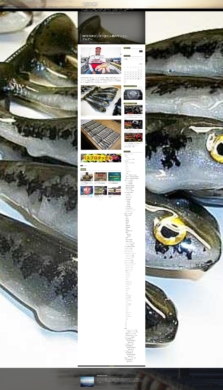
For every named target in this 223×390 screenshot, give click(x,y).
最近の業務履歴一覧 (129, 338)
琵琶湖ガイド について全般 (131, 333)
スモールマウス (128, 295)
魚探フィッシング (129, 270)
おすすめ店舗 (96, 180)
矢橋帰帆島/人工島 (129, 230)
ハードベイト (128, 274)
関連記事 (83, 169)
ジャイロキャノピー (129, 258)
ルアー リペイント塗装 (130, 256)
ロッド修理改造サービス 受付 (87, 10)
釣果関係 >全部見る (128, 215)
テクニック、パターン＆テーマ (86, 13)
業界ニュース (88, 9)
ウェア (127, 279)
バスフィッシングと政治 (128, 260)
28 (135, 78)
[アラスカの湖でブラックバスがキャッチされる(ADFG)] (100, 176)
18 (127, 76)
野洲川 (127, 229)
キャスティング (128, 281)
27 (133, 78)
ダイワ (127, 166)
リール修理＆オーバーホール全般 (132, 331)
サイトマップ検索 (122, 10)
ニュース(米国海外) (83, 180)
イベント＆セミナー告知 (130, 159)
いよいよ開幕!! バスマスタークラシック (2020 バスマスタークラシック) (86, 183)
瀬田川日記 (129, 234)
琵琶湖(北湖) (128, 225)
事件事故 (128, 201)
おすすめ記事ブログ (111, 180)
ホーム (82, 9)
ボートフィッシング (129, 269)
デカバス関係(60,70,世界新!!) (129, 246)
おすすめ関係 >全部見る (128, 192)
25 (127, 78)
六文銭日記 (129, 236)
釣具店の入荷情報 (129, 188)
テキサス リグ (128, 298)
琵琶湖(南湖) (128, 227)
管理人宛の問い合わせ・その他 (131, 335)
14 (135, 74)
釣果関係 (94, 9)
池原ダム (127, 218)
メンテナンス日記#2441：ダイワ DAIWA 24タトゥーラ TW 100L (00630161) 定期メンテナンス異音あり (133, 117)
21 (135, 76)
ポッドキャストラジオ (128, 249)
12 (130, 74)
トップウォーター (129, 300)
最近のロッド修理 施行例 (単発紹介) (132, 176)
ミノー (127, 291)
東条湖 (127, 237)
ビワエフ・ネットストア (128, 154)
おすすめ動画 (128, 199)
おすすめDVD (128, 194)
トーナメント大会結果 (130, 190)
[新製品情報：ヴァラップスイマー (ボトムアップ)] (100, 190)
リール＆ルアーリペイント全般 (131, 330)
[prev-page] (99, 199)
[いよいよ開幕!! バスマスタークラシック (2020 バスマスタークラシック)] (86, 176)
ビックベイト (128, 276)
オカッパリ (128, 272)
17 (125, 76)
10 (125, 74)
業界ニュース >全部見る (128, 180)
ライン (127, 307)
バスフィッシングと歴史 (128, 262)
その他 (127, 173)
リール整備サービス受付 (128, 9)
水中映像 (128, 202)
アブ (126, 164)
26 (130, 78)
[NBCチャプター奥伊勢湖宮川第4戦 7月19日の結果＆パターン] (133, 94)
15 (138, 74)
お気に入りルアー (129, 197)
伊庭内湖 (127, 222)
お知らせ (126, 155)
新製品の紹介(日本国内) (130, 185)
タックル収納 (128, 297)
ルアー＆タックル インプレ (131, 209)
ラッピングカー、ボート (128, 251)
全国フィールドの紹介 (128, 213)
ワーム (127, 311)
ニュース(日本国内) (129, 182)
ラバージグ (128, 314)
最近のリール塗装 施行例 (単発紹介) (132, 178)
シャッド (127, 286)
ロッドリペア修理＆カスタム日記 (130, 175)
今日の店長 (126, 161)
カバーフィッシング (129, 265)
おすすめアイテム (129, 195)
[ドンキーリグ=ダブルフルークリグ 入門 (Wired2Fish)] (114, 176)
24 (125, 78)
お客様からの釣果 (129, 241)
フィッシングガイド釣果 (130, 243)
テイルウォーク (128, 171)
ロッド (127, 319)
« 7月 (125, 82)
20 (133, 76)
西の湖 (127, 223)
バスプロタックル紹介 (128, 248)
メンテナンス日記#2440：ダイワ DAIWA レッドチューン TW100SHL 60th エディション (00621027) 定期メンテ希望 (133, 145)
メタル (127, 293)
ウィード (127, 277)
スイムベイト (97, 13)
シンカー (127, 309)
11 (127, 74)
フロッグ (127, 290)
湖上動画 (128, 204)
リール (127, 317)
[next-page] (101, 199)
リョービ (127, 169)
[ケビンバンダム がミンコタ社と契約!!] (114, 190)
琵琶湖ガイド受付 (97, 10)
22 (138, 76)
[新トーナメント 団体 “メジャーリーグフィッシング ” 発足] (86, 190)
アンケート (128, 157)
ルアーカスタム (128, 316)
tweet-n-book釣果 (129, 239)
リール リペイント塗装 (130, 255)
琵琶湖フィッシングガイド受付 (130, 358)
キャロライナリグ (129, 283)
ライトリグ (128, 305)
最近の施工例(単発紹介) (131, 340)
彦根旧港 (127, 220)
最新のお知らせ (107, 9)
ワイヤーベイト (128, 312)
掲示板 (104, 10)
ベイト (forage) (128, 304)
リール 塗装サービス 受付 (117, 9)
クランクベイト (128, 284)
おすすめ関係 (100, 9)
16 (141, 74)
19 (130, 76)
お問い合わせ (115, 10)
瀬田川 (127, 232)
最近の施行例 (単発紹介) (131, 347)
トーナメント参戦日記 (130, 244)
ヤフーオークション (129, 211)
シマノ (127, 168)
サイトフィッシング (129, 267)
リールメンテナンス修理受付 (129, 337)
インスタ (109, 10)
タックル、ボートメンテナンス (130, 253)
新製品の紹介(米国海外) (130, 187)
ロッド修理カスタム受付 (128, 351)
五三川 (127, 216)
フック (127, 302)
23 (141, 76)
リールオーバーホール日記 (129, 162)
